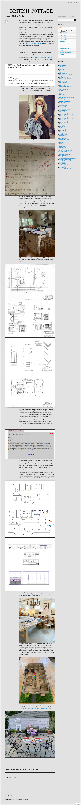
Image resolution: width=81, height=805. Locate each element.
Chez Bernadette (62, 131)
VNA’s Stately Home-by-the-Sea (32, 43)
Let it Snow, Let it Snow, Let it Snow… (66, 97)
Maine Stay (61, 125)
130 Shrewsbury (62, 102)
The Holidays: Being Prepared (65, 151)
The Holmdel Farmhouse (64, 110)
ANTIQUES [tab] (62, 27)
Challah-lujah (62, 146)
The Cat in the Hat (63, 106)
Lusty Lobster (29, 708)
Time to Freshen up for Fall (64, 99)
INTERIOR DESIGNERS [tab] (64, 48)
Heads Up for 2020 (63, 107)
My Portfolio (61, 69)
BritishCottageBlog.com (9, 799)
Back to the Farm (62, 130)
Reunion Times (62, 85)
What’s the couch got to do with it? (66, 74)
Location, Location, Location (65, 80)
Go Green (61, 90)
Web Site (69, 2)
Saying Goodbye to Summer (64, 72)
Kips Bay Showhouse (63, 127)
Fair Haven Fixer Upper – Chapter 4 (66, 118)
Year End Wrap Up (63, 134)
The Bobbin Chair (62, 98)
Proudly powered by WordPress (22, 799)
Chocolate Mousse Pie (41, 708)
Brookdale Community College (42, 57)
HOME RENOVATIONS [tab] (64, 46)
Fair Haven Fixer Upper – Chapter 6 (66, 115)
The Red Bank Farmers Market (65, 160)
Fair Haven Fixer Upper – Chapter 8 (66, 113)
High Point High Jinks (63, 82)
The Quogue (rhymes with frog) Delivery (67, 158)
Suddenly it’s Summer (63, 105)
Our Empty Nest (62, 163)
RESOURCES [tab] (62, 54)
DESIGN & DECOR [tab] (63, 37)
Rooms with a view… (63, 73)
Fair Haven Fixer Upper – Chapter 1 (66, 122)
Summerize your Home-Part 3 (65, 86)
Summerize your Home (64, 89)
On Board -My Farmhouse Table (65, 168)
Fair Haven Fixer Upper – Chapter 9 (66, 111)
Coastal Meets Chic (63, 81)
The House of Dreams (63, 64)
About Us (76, 2)
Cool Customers (62, 65)
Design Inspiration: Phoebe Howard (66, 76)
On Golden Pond (62, 167)
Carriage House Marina (64, 139)
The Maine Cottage (63, 137)
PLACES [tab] (61, 50)
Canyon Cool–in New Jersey (64, 78)
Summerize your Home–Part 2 (65, 88)
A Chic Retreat (62, 66)
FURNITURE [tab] (62, 41)
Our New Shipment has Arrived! (65, 159)
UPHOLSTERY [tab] (63, 56)
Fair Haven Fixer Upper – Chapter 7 (66, 114)
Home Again (61, 143)
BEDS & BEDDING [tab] (63, 35)
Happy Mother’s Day (63, 77)
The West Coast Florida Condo (65, 109)
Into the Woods (62, 135)
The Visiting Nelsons (63, 156)
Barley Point (61, 103)
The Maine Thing (62, 162)
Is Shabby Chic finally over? (64, 101)
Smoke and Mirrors (63, 70)
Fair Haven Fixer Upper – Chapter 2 (66, 121)
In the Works (62, 126)
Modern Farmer (62, 84)
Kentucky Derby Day (63, 129)
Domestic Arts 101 (63, 152)
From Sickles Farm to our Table (65, 148)
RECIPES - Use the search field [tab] (66, 52)
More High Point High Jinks (65, 154)
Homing (61, 123)
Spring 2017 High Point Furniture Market (67, 145)
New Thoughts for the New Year (65, 150)
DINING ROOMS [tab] (63, 39)
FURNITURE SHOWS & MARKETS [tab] (67, 43)
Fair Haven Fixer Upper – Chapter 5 (66, 117)
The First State (62, 68)
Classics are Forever (63, 142)
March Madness (62, 147)
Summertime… (62, 94)
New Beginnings (62, 133)
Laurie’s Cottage (62, 141)
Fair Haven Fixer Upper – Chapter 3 (66, 119)
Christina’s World (63, 138)
